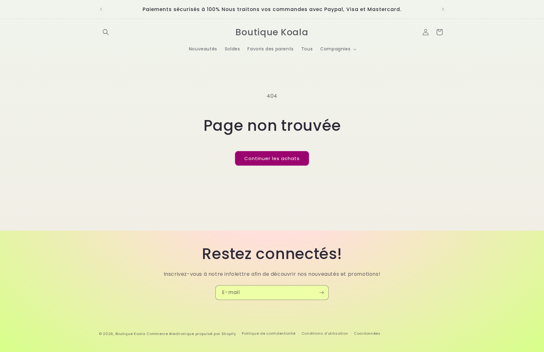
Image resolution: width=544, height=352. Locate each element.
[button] (106, 32)
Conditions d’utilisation (325, 333)
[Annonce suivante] (443, 9)
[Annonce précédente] (101, 9)
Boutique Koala (130, 333)
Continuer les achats (272, 158)
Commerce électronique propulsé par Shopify (191, 333)
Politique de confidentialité (269, 333)
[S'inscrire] (321, 292)
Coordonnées (367, 333)
